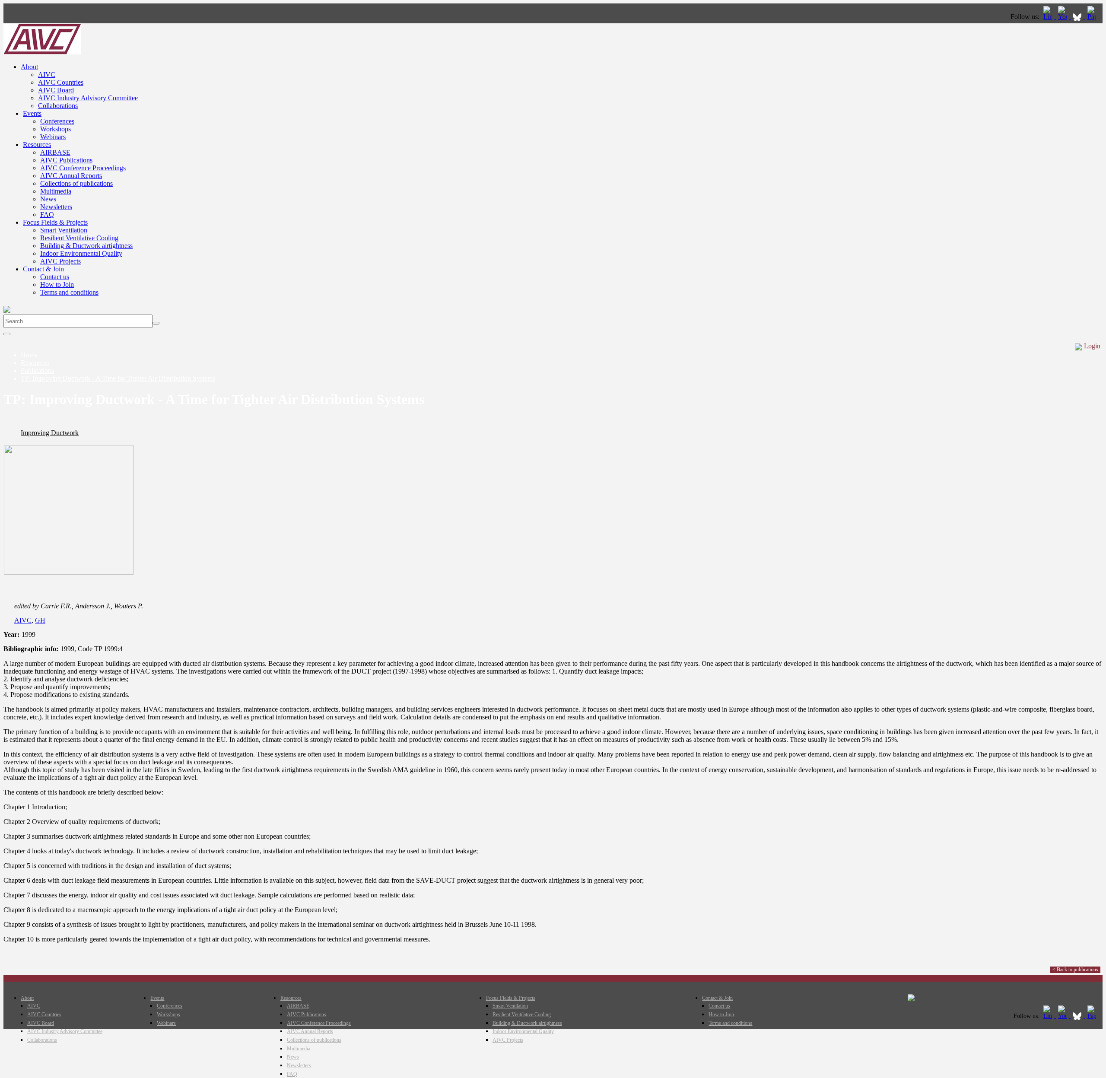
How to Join (57, 284)
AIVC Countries (60, 82)
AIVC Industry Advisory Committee (88, 98)
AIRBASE (55, 152)
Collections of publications (76, 183)
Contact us (54, 276)
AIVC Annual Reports (71, 175)
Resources (37, 144)
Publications (37, 370)
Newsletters (56, 206)
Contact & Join (43, 269)
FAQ (47, 214)
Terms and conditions (69, 292)
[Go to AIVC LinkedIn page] (1048, 16)
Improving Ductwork (50, 432)
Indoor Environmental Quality (81, 253)
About (29, 66)
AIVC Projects (60, 261)
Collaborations (58, 105)
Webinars (53, 136)
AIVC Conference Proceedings (83, 168)
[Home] (42, 52)
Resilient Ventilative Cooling (79, 238)
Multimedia (55, 191)
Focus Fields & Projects (55, 222)
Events (32, 113)
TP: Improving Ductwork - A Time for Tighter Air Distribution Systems (118, 378)
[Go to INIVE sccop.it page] (1094, 16)
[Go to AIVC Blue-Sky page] (1078, 16)
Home (29, 355)
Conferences (57, 121)
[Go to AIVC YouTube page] (1063, 16)
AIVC (46, 74)
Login (1092, 346)
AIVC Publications (66, 160)
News (48, 199)
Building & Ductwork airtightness (86, 245)
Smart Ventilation (63, 230)
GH (40, 620)
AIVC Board (56, 90)
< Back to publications (1075, 970)
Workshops (55, 129)
